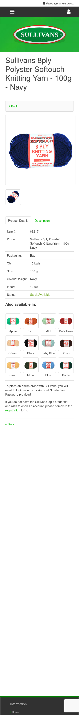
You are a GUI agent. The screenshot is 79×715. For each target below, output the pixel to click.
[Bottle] (66, 365)
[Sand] (13, 365)
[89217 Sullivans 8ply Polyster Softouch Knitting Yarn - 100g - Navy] (40, 150)
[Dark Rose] (66, 321)
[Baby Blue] (48, 343)
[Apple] (13, 321)
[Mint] (48, 321)
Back (14, 106)
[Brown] (66, 343)
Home (15, 712)
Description (42, 220)
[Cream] (13, 343)
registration (13, 410)
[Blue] (48, 365)
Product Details (18, 220)
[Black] (31, 343)
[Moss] (31, 365)
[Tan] (31, 321)
